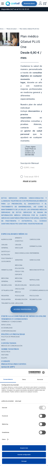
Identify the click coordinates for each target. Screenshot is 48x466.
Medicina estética (37, 270)
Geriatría (19, 260)
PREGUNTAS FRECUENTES (13, 364)
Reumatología (36, 299)
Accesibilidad (7, 328)
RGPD (3, 340)
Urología (19, 303)
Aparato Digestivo (19, 239)
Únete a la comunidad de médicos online (23, 316)
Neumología (6, 285)
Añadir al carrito (29, 181)
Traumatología (7, 303)
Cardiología (35, 239)
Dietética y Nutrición (5, 253)
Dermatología (36, 246)
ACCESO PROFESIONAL (23, 309)
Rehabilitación (21, 299)
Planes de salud (12, 29)
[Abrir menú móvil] (2, 4)
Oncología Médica (19, 290)
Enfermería (34, 253)
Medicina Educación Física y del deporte (19, 270)
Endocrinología (22, 253)
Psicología (34, 296)
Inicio (1, 29)
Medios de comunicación (11, 346)
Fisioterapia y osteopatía (7, 259)
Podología (19, 296)
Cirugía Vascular (19, 246)
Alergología (6, 239)
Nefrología (34, 280)
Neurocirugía (21, 285)
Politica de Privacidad (10, 337)
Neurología (35, 285)
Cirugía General (4, 246)
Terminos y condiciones (11, 322)
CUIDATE (5, 361)
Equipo (4, 358)
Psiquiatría (6, 299)
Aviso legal (6, 325)
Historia (4, 355)
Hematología (6, 270)
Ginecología (35, 260)
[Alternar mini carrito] (45, 3)
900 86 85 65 (24, 9)
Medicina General (5, 279)
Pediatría (5, 296)
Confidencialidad (8, 331)
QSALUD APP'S (8, 367)
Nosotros (5, 352)
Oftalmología (7, 290)
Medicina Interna (18, 279)
